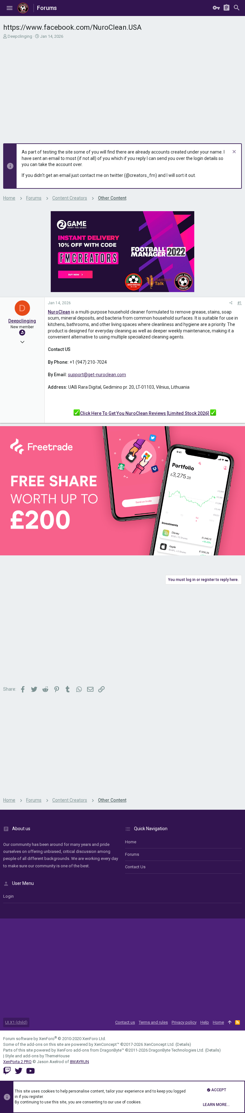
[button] (9, 8)
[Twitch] (7, 1071)
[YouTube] (30, 1071)
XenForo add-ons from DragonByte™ (90, 1050)
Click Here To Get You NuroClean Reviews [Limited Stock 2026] (145, 413)
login (8, 896)
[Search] (237, 8)
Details (183, 1044)
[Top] (229, 1022)
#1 (239, 303)
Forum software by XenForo (54, 1038)
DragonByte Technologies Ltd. (176, 1050)
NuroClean (59, 311)
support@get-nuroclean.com (97, 374)
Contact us (135, 866)
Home (130, 841)
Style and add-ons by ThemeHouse (37, 1055)
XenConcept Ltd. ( (160, 1044)
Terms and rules (153, 1022)
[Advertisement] (121, 87)
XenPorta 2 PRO (17, 1061)
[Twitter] (18, 1071)
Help (204, 1022)
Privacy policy (184, 1022)
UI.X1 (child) (16, 1022)
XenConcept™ (106, 1044)
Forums (132, 854)
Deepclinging (20, 36)
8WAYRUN (79, 1061)
